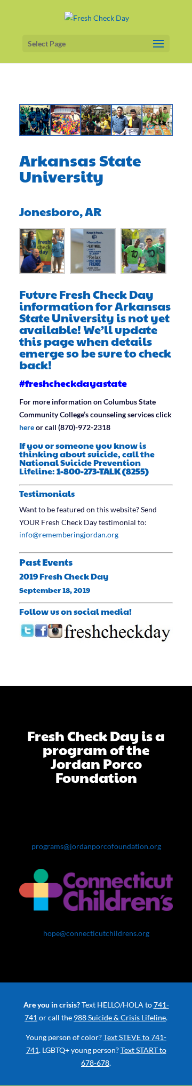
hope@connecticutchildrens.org (96, 933)
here (26, 427)
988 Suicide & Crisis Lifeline (120, 1017)
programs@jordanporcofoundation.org (96, 846)
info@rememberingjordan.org (68, 534)
